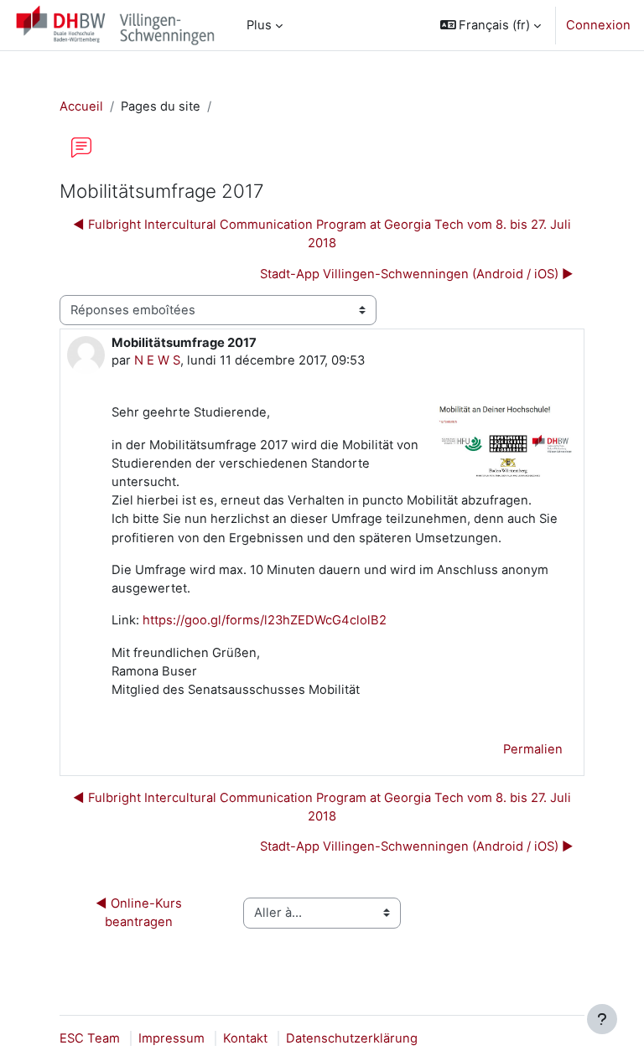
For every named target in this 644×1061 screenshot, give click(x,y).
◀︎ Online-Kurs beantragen (140, 912)
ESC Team (90, 1038)
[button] (491, 25)
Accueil (81, 106)
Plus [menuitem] (259, 25)
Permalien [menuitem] (533, 749)
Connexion (598, 25)
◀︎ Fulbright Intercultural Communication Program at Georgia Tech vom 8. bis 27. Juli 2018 (322, 234)
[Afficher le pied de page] (602, 1019)
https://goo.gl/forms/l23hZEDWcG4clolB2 (265, 620)
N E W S (157, 360)
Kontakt (245, 1038)
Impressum (171, 1038)
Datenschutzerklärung (352, 1038)
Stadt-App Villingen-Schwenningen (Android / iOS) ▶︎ (417, 274)
